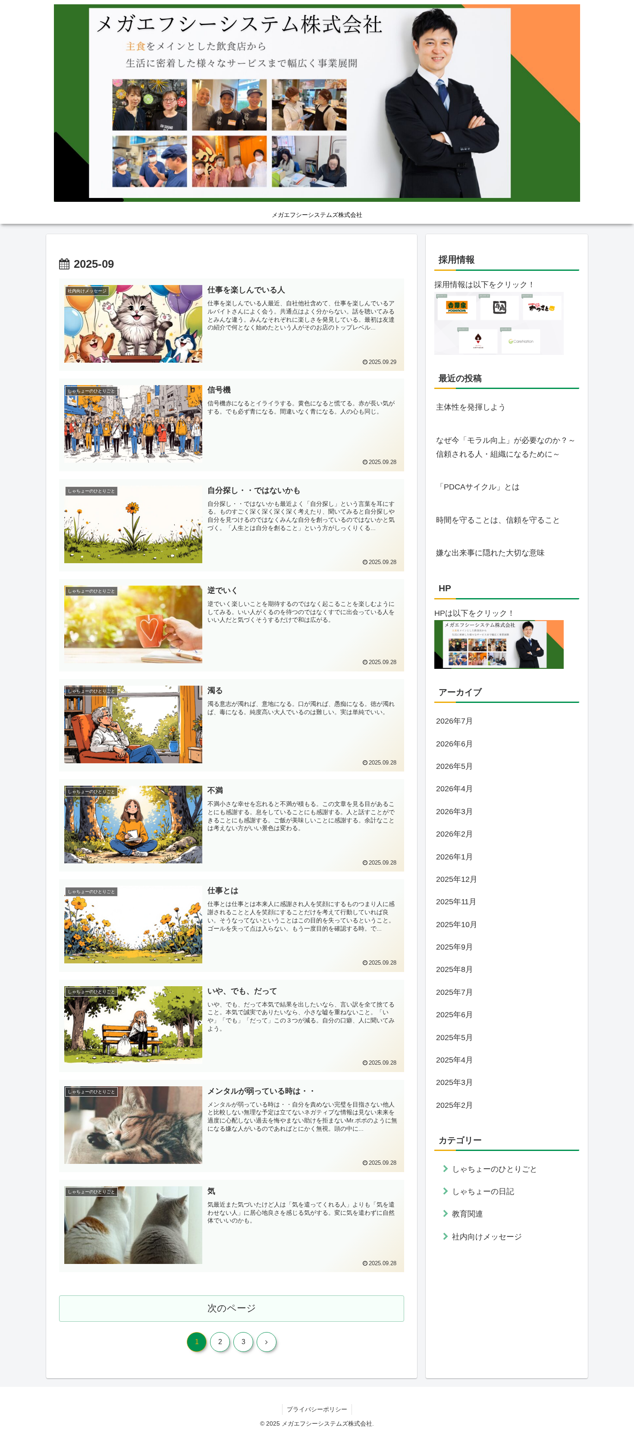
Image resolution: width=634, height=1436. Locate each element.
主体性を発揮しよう (471, 407)
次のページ (231, 1308)
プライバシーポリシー (317, 1409)
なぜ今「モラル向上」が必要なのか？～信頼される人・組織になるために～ (506, 447)
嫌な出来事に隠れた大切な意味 (490, 553)
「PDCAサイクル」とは (478, 487)
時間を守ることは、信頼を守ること (498, 520)
